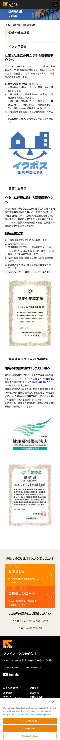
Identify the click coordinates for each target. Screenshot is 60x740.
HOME (7, 25)
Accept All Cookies (30, 721)
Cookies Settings (30, 736)
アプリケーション (12, 697)
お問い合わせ (36, 697)
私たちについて (10, 688)
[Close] (53, 702)
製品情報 (34, 692)
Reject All (29, 728)
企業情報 (16, 25)
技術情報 (7, 692)
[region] (30, 719)
